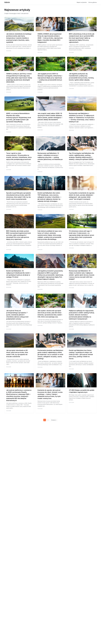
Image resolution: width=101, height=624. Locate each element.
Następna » (54, 420)
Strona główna (92, 2)
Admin (7, 2)
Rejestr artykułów (82, 2)
